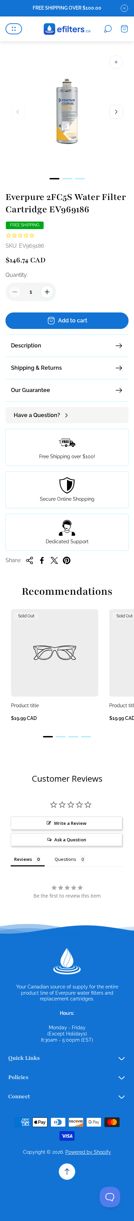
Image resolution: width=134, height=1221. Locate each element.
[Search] (107, 28)
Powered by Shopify (88, 1152)
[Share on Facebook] (42, 560)
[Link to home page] (67, 961)
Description (26, 345)
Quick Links (24, 1058)
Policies (18, 1077)
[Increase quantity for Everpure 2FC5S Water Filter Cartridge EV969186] (47, 291)
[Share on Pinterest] (67, 560)
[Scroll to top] (67, 1171)
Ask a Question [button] (70, 840)
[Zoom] (116, 62)
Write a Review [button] (70, 823)
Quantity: (16, 275)
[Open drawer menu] (13, 28)
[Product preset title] (54, 652)
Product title (25, 705)
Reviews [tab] (23, 859)
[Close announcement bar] (124, 8)
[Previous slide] (18, 112)
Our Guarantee (30, 390)
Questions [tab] (65, 859)
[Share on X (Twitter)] (54, 560)
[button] (54, 178)
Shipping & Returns (36, 368)
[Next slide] (116, 112)
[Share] (29, 560)
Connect (19, 1096)
